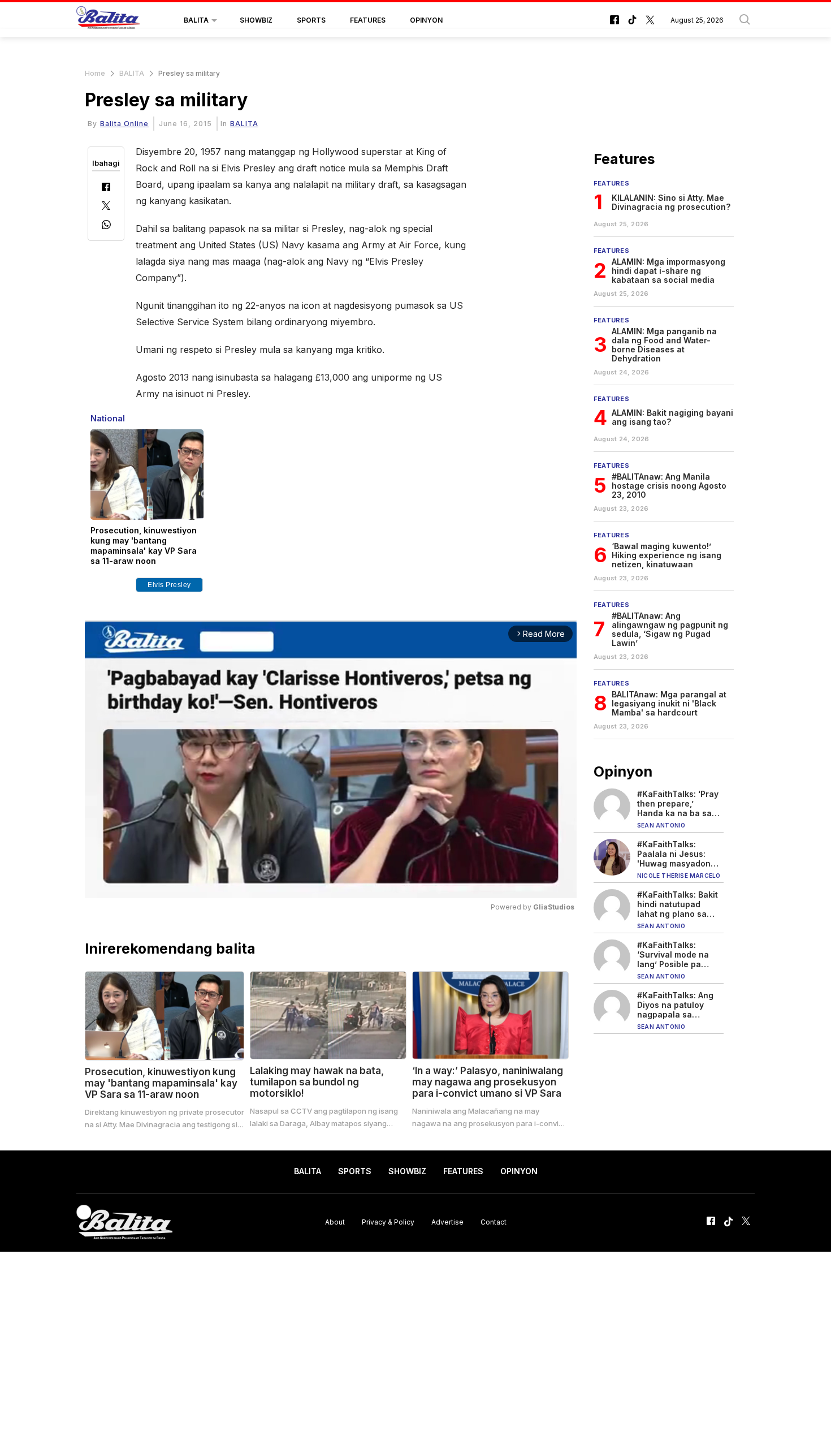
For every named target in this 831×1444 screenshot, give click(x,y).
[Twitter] (106, 207)
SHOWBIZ (256, 20)
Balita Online (124, 123)
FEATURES (368, 20)
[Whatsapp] (106, 226)
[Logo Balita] (108, 20)
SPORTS (311, 20)
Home (95, 73)
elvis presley (169, 585)
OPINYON (426, 20)
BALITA (196, 20)
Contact (494, 1222)
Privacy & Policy (388, 1222)
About (335, 1222)
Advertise (447, 1222)
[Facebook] (106, 188)
